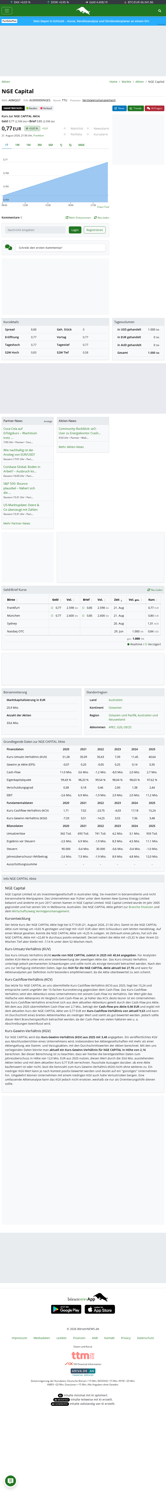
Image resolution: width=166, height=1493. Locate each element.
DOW (59, 2)
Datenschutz (145, 1338)
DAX (22, 2)
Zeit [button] (116, 600)
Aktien (139, 82)
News (121, 108)
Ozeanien (115, 707)
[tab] (7, 145)
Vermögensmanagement (99, 100)
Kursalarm (101, 134)
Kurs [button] (151, 600)
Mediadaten (42, 1338)
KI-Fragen (156, 108)
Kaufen (33, 108)
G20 (119, 727)
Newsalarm (101, 128)
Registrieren (94, 230)
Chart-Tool (103, 207)
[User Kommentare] (10, 1480)
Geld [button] (55, 600)
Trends (137, 108)
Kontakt (109, 1338)
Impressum (19, 1338)
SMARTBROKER (13, 108)
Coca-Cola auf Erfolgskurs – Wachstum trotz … (20, 433)
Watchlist (77, 128)
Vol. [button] (69, 600)
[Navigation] (7, 10)
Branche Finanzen (141, 907)
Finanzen (75, 100)
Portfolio (76, 134)
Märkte (126, 82)
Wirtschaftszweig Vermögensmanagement (40, 911)
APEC (112, 727)
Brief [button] (86, 600)
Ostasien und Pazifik (122, 715)
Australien (116, 700)
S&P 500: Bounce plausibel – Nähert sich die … (19, 488)
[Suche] (159, 11)
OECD (127, 727)
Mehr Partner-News (16, 523)
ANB (95, 1338)
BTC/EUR (140, 2)
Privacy (126, 1338)
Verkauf (47, 108)
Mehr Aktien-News (71, 447)
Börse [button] (11, 600)
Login (75, 230)
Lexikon (61, 1338)
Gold (97, 2)
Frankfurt (38, 135)
